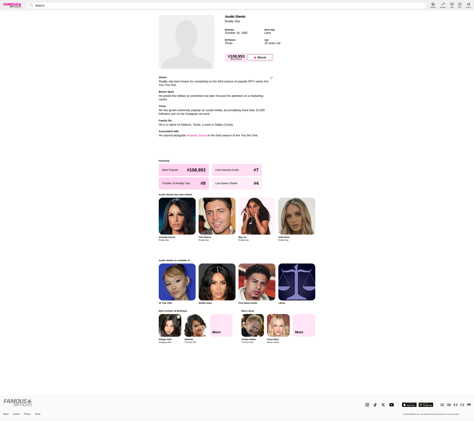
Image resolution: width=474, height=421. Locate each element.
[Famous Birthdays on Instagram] (367, 405)
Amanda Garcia (196, 135)
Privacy (27, 414)
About (5, 414)
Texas (229, 43)
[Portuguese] (449, 405)
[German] (469, 405)
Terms (37, 414)
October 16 (232, 32)
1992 (244, 32)
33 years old (272, 43)
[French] (455, 405)
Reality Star (232, 21)
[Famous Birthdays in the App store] (409, 405)
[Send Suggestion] (271, 78)
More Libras (247, 311)
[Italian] (462, 405)
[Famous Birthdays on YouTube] (392, 404)
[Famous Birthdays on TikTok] (375, 405)
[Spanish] (442, 405)
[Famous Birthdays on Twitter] (383, 405)
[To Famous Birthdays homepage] (12, 5)
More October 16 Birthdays (173, 311)
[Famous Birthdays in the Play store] (426, 405)
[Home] (119, 403)
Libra (267, 32)
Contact (16, 414)
